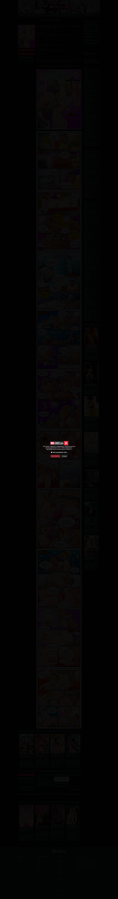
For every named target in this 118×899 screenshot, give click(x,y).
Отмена (64, 456)
